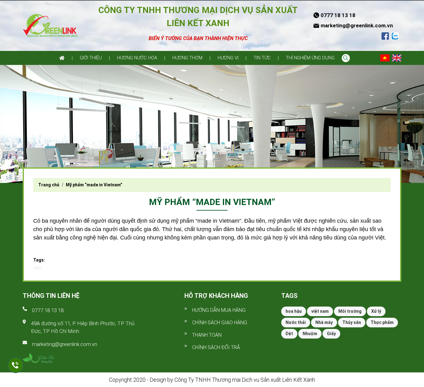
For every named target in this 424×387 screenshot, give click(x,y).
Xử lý (376, 311)
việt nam (320, 311)
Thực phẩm (382, 322)
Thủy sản (351, 322)
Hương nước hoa (137, 58)
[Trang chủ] (62, 58)
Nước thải (296, 322)
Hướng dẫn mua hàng (219, 310)
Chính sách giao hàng (219, 323)
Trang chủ (48, 184)
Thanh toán (207, 335)
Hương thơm (187, 58)
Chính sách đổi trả (216, 347)
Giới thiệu (91, 58)
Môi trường (350, 311)
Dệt (289, 333)
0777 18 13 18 (48, 310)
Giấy (331, 333)
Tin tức (262, 58)
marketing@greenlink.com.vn (64, 344)
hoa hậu (294, 311)
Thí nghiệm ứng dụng (310, 58)
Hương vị (228, 58)
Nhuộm (310, 333)
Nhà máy (324, 322)
